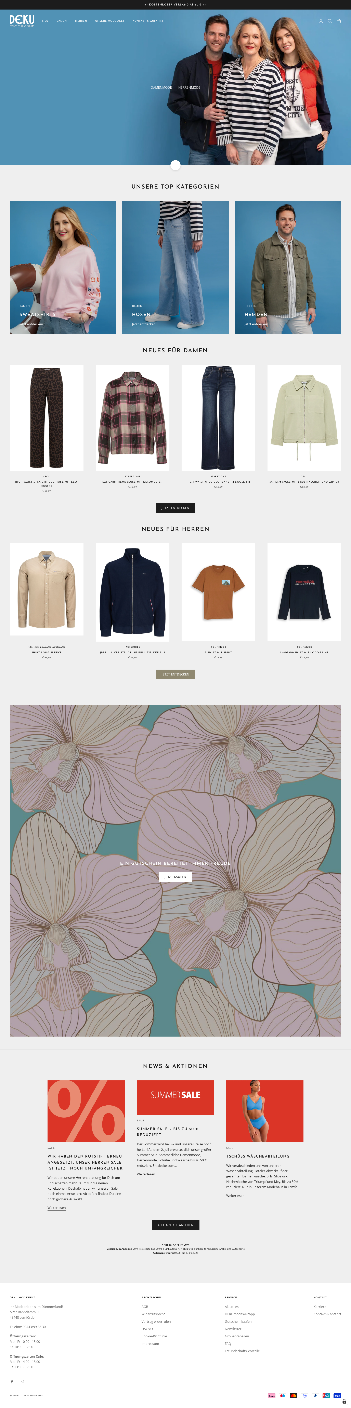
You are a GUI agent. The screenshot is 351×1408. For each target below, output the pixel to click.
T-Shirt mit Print (218, 653)
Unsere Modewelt (110, 21)
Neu (45, 21)
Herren (81, 21)
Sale (51, 1148)
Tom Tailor (218, 647)
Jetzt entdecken (31, 324)
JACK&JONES (132, 647)
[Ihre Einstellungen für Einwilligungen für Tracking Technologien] (344, 1401)
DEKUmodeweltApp (240, 1314)
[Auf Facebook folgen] (12, 1382)
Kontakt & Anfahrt (148, 21)
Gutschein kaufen (238, 1321)
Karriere (320, 1306)
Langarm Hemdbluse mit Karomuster (132, 482)
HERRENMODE (189, 87)
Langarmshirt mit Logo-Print (304, 653)
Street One (132, 477)
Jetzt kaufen (175, 877)
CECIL (46, 477)
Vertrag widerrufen (156, 1321)
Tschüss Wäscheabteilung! (258, 1157)
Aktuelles (232, 1306)
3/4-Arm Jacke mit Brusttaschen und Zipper (304, 482)
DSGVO (147, 1329)
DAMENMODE (161, 87)
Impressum (150, 1343)
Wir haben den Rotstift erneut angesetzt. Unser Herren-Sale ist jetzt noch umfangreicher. (86, 1163)
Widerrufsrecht (153, 1314)
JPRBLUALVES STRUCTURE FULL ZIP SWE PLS (132, 653)
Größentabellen (237, 1336)
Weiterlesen (57, 1207)
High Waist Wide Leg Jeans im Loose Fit (218, 482)
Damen (62, 21)
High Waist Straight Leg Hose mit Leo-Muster (46, 484)
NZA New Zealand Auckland (47, 647)
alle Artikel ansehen (176, 1225)
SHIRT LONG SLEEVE (46, 653)
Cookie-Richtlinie (154, 1336)
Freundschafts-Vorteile (242, 1351)
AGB (145, 1306)
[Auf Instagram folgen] (22, 1382)
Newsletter (233, 1329)
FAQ (228, 1343)
